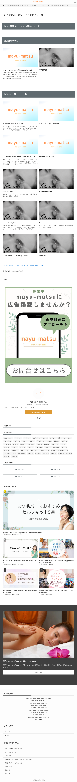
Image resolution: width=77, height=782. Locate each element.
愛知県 (31, 708)
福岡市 (46, 453)
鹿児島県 (36, 719)
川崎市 (55, 444)
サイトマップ (8, 773)
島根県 (42, 712)
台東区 (64, 441)
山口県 (38, 712)
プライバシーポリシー (11, 752)
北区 (32, 441)
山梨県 (42, 703)
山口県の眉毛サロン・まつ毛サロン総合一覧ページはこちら (23, 265)
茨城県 (31, 703)
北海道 (27, 698)
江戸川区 (39, 447)
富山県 (36, 700)
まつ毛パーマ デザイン (40, 438)
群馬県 (38, 703)
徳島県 (36, 715)
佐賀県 (44, 717)
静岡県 (34, 708)
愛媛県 (40, 715)
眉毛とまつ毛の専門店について (13, 749)
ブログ (67, 438)
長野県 (14, 456)
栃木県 (34, 703)
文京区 (63, 444)
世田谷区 (7, 441)
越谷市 (69, 453)
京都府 (38, 710)
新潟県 (32, 700)
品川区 (15, 444)
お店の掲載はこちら (38, 412)
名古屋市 (7, 444)
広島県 (31, 712)
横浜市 (31, 447)
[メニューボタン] (75, 2)
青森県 (31, 698)
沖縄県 (40, 719)
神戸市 (30, 453)
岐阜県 (47, 444)
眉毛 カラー (24, 450)
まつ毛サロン (8, 735)
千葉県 (56, 441)
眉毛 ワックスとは (10, 453)
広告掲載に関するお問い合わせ (13, 763)
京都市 (25, 441)
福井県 (38, 453)
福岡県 (29, 717)
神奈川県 (21, 453)
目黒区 (6, 450)
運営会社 (7, 770)
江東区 (48, 447)
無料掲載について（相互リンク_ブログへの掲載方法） (20, 759)
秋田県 (34, 698)
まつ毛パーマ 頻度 (56, 438)
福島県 (53, 453)
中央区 (16, 441)
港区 (64, 447)
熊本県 (32, 717)
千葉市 (49, 441)
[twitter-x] (37, 418)
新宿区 (6, 447)
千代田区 (40, 441)
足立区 (6, 456)
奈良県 (41, 710)
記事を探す (8, 756)
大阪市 (31, 444)
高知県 (44, 715)
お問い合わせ (8, 766)
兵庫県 (34, 710)
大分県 (47, 717)
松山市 (22, 447)
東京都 (15, 447)
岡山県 (34, 712)
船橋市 (61, 453)
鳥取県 (46, 712)
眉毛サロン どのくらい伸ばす (40, 450)
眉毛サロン (8, 732)
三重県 (46, 708)
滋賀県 (42, 708)
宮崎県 (36, 717)
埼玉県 (23, 444)
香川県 (32, 715)
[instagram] (40, 418)
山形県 (46, 698)
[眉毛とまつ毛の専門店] (38, 2)
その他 (18, 438)
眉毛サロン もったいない (59, 450)
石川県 (40, 700)
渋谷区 (56, 447)
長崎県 (40, 717)
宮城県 (42, 698)
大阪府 (39, 444)
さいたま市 (8, 438)
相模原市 (15, 450)
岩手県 (38, 698)
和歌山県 (46, 710)
